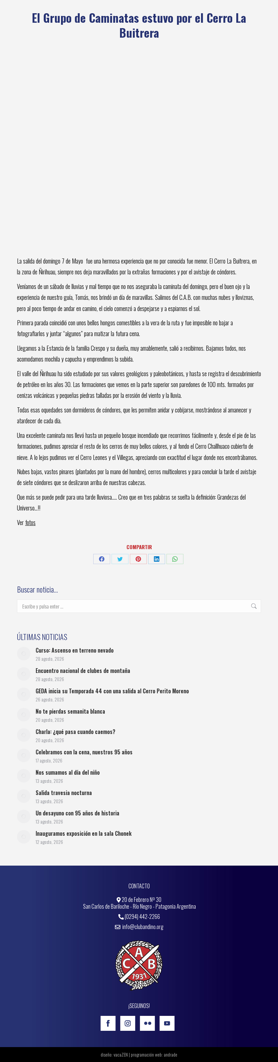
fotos (30, 522)
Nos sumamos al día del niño (68, 772)
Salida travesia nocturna (64, 792)
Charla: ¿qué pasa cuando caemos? (75, 731)
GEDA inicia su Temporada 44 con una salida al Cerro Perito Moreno (112, 691)
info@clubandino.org (142, 927)
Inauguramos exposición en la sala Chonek (84, 833)
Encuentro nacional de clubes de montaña (83, 670)
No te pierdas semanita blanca (70, 711)
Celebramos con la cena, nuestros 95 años (84, 752)
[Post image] (24, 653)
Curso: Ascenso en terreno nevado (75, 650)
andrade (170, 1054)
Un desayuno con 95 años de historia (77, 813)
